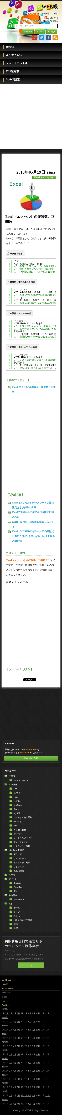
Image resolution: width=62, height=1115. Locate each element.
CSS (15, 789)
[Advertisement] (31, 116)
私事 (11, 903)
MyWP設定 (13, 79)
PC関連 (12, 776)
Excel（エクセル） (44, 177)
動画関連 (13, 895)
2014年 (5, 1091)
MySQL (17, 813)
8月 (29, 1030)
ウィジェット (20, 858)
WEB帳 (28, 1110)
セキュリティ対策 (22, 862)
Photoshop (18, 887)
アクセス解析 (20, 830)
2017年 (5, 1067)
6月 (22, 1046)
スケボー (18, 916)
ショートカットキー (18, 63)
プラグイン (19, 866)
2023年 (5, 1026)
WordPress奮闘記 (16, 850)
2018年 (5, 1058)
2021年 (5, 1042)
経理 (16, 928)
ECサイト (18, 793)
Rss (3, 1001)
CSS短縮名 (12, 71)
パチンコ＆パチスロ (23, 920)
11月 (43, 1046)
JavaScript (18, 805)
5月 (18, 1013)
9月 (33, 1046)
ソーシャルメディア (23, 838)
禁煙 (16, 924)
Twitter (4, 997)
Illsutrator (18, 883)
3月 (10, 1046)
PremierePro (19, 899)
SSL (15, 825)
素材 (16, 891)
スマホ (12, 875)
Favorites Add (31, 758)
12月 (47, 1038)
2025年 (5, 1009)
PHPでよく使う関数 (23, 817)
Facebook (6, 993)
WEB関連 (13, 784)
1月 (3, 1046)
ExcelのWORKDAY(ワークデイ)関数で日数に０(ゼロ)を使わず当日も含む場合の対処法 (33, 536)
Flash (16, 797)
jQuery (16, 809)
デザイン (13, 879)
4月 (14, 1046)
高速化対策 (19, 871)
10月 (38, 1054)
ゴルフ (17, 912)
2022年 (5, 1034)
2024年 (5, 1017)
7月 (26, 1087)
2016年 (5, 1075)
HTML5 (17, 801)
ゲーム (17, 908)
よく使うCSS (14, 54)
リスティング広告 (22, 846)
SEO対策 (18, 821)
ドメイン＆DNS (21, 842)
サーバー (18, 834)
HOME (10, 46)
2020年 (5, 1050)
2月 (7, 1013)
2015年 (5, 1083)
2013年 (5, 1099)
